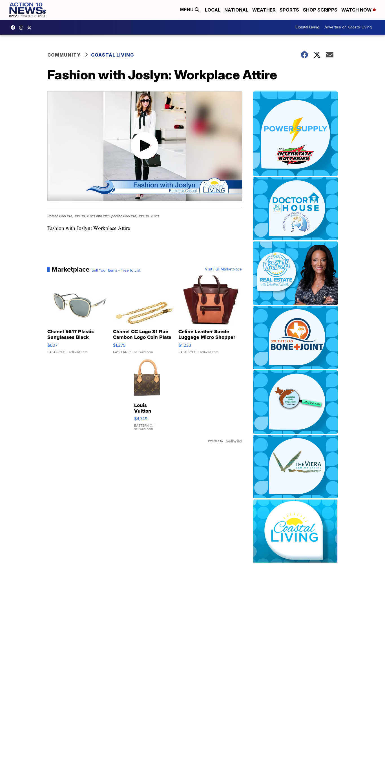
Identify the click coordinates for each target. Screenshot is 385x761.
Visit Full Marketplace (223, 269)
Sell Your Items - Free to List (116, 270)
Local (212, 10)
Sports (289, 10)
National (236, 10)
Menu (187, 9)
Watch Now (357, 10)
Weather (264, 10)
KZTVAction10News (14, 27)
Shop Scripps (320, 10)
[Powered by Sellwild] (233, 441)
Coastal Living (307, 27)
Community (64, 55)
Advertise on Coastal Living (348, 27)
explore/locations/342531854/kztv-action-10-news (22, 27)
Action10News (30, 27)
